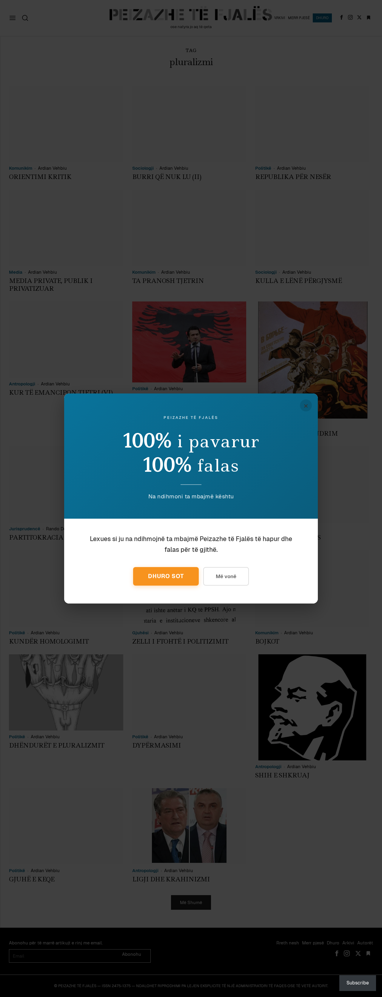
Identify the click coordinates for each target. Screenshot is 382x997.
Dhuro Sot (166, 576)
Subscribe (357, 983)
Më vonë (226, 576)
